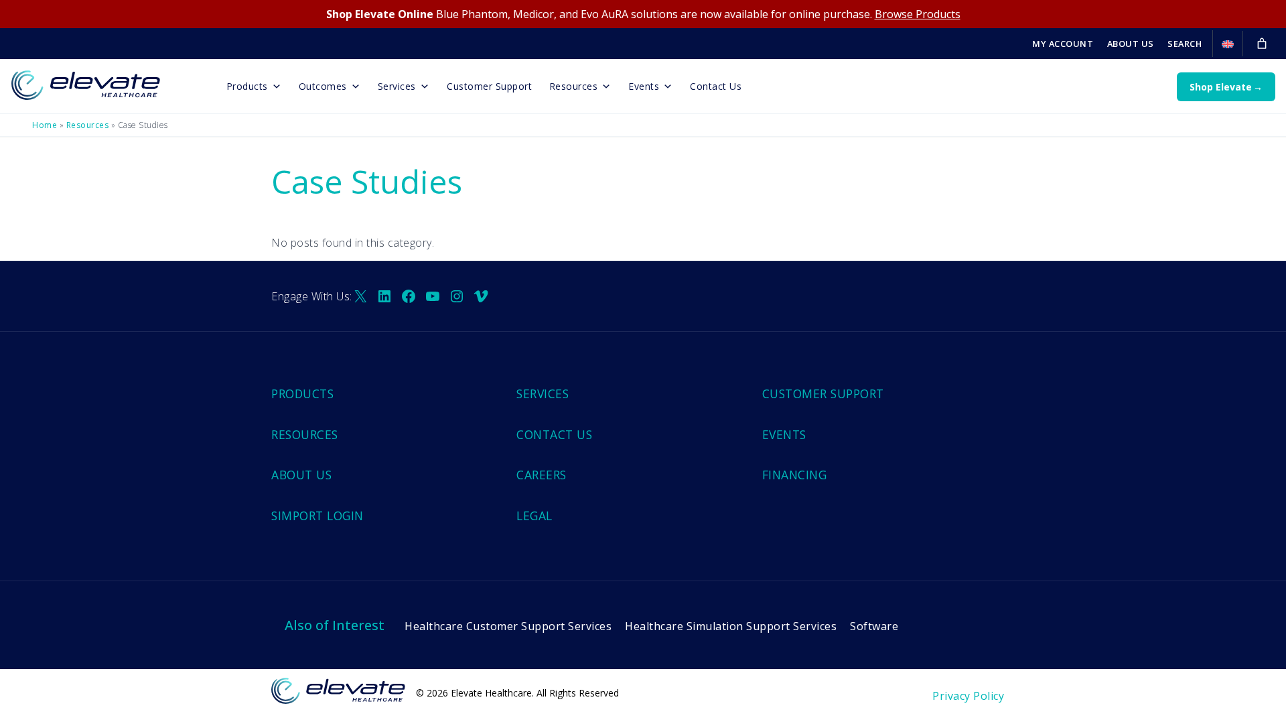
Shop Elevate (1221, 86)
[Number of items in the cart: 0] (1261, 43)
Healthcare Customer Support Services (508, 626)
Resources (573, 86)
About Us (1130, 44)
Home (44, 125)
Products (247, 86)
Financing (794, 475)
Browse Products (917, 14)
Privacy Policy (968, 695)
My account (1062, 44)
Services (397, 86)
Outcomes (323, 86)
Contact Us (715, 86)
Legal (534, 515)
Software (874, 626)
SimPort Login (317, 515)
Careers (541, 475)
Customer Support (489, 86)
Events (643, 86)
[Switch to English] (1227, 44)
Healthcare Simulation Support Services (731, 626)
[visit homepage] (104, 81)
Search (1184, 44)
